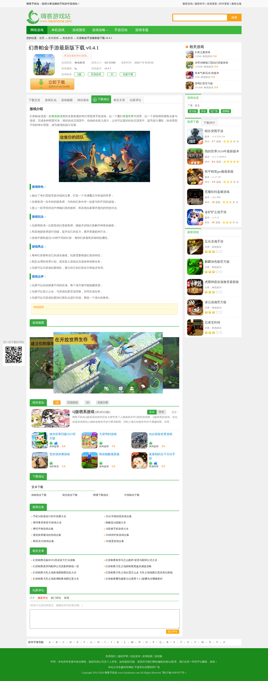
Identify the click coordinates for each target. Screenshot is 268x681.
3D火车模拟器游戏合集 (119, 516)
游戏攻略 (98, 30)
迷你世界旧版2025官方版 (62, 436)
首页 (41, 38)
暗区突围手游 (214, 131)
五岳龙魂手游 (214, 241)
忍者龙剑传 (212, 322)
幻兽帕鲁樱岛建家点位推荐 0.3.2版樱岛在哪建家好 (134, 578)
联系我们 (111, 656)
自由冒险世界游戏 (160, 434)
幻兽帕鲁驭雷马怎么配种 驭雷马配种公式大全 (131, 560)
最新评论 (43, 598)
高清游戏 (96, 74)
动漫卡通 (128, 74)
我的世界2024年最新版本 (222, 151)
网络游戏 (37, 30)
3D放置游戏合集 (115, 541)
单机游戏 (58, 30)
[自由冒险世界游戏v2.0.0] (139, 440)
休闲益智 (54, 446)
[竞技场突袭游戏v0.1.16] (40, 460)
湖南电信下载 (38, 495)
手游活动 (120, 30)
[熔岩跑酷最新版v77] (89, 460)
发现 (66, 598)
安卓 (151, 412)
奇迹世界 (128, 116)
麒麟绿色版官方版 (217, 261)
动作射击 (54, 466)
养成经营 (153, 466)
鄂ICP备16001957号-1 (174, 672)
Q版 (79, 74)
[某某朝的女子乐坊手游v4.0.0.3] (139, 460)
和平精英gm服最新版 (219, 171)
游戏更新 (212, 3)
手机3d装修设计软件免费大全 (49, 516)
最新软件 (200, 3)
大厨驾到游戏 (108, 434)
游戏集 (158, 656)
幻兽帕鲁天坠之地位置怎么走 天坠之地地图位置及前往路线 (139, 572)
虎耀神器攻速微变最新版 (222, 282)
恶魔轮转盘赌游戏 (217, 192)
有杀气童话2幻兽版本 (207, 73)
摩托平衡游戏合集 (43, 528)
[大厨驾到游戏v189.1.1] (89, 440)
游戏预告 (79, 30)
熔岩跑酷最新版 (109, 454)
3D (111, 74)
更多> (175, 412)
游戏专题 (141, 30)
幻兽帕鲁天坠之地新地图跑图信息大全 (54, 572)
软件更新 (224, 3)
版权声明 (123, 656)
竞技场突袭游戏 (59, 454)
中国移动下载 (131, 495)
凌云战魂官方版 (215, 302)
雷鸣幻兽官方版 (204, 83)
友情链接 (147, 656)
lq (76, 68)
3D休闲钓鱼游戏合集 (117, 535)
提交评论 (172, 631)
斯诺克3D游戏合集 (43, 541)
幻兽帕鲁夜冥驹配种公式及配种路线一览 (56, 566)
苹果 (161, 412)
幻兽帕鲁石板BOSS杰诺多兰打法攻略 (54, 560)
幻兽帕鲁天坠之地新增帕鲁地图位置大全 (56, 578)
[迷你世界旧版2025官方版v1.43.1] (40, 440)
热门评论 (56, 598)
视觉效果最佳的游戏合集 (47, 535)
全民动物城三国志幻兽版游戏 (211, 62)
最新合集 (236, 3)
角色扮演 (68, 38)
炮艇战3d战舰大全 (116, 522)
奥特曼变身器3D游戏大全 (47, 522)
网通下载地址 (100, 495)
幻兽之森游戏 (202, 52)
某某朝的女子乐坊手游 (162, 456)
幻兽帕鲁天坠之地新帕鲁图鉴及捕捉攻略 (129, 566)
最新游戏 (187, 3)
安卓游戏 (53, 38)
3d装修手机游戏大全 (117, 528)
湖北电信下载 (69, 495)
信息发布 (135, 656)
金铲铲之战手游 (215, 212)
